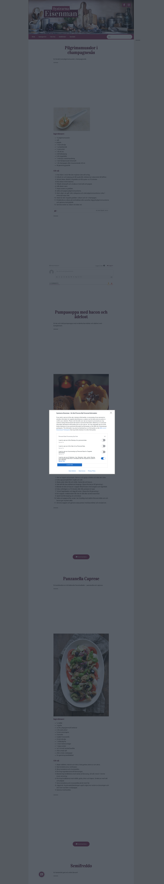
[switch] (103, 440)
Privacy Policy (91, 471)
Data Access (82, 471)
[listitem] (82, 436)
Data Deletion (72, 471)
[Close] (111, 413)
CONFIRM (70, 464)
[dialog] (82, 442)
